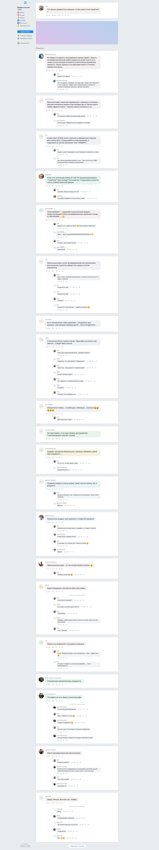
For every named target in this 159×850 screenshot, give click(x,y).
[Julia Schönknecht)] (42, 695)
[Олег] (42, 8)
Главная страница (26, 35)
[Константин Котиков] (42, 563)
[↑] (62, 15)
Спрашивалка (24, 43)
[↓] (65, 15)
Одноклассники (25, 26)
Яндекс (22, 18)
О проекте (25, 844)
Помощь (28, 845)
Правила (22, 845)
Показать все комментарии (77, 595)
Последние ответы (26, 38)
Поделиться (68, 15)
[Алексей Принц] (42, 517)
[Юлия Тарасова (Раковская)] (42, 679)
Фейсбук (23, 20)
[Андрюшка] (42, 176)
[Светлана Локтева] (42, 751)
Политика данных (25, 846)
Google (22, 15)
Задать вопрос (25, 31)
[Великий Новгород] (42, 56)
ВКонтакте (23, 23)
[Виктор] (55, 816)
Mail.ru (22, 12)
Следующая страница (77, 846)
